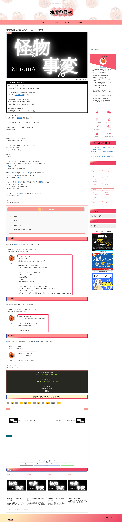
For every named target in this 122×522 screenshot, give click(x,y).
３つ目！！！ (17, 225)
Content (45, 209)
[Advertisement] (47, 448)
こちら (17, 177)
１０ (48, 403)
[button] (115, 49)
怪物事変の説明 (19, 95)
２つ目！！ (17, 220)
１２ (59, 403)
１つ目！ (16, 216)
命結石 (28, 173)
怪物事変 (19, 118)
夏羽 (13, 173)
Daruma (103, 67)
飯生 (9, 166)
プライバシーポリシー (110, 517)
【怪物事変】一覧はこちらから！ (23, 229)
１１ (53, 403)
